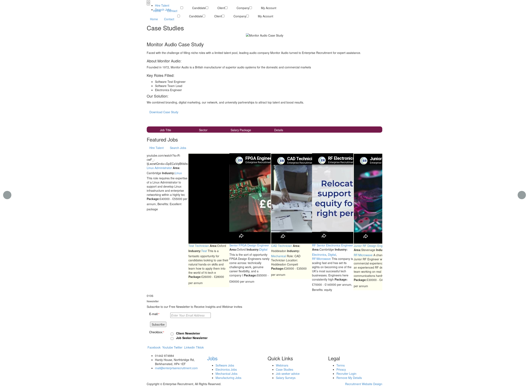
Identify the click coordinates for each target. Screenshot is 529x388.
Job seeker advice (288, 373)
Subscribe (158, 324)
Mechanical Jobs (226, 373)
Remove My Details (349, 378)
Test (204, 251)
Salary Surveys (285, 378)
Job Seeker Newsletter (191, 338)
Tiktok (200, 347)
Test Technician (198, 246)
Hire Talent (162, 5)
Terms (340, 365)
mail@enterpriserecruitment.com (176, 368)
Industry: (168, 173)
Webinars (282, 365)
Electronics (319, 254)
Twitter (178, 347)
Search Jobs (163, 9)
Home (154, 19)
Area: (176, 168)
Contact (169, 19)
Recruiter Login (346, 373)
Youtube (167, 347)
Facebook (154, 347)
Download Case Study (163, 112)
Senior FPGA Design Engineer (249, 245)
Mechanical (278, 256)
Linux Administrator (159, 168)
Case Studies (284, 369)
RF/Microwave (321, 259)
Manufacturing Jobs (228, 378)
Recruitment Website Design (363, 384)
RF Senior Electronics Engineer (332, 245)
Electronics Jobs (226, 369)
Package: (153, 199)
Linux (178, 173)
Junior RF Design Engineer (371, 246)
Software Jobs (225, 365)
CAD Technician (281, 246)
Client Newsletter (188, 333)
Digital (263, 249)
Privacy (341, 369)
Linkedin (189, 347)
